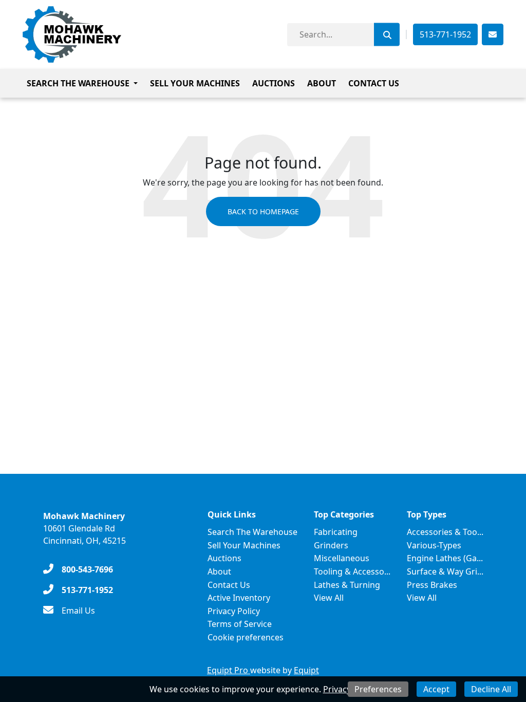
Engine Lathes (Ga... (445, 558)
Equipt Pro (228, 670)
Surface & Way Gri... (445, 571)
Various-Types (434, 545)
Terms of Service (240, 624)
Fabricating (336, 532)
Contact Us (373, 83)
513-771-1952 (445, 34)
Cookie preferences (246, 637)
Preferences (378, 689)
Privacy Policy (234, 611)
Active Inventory (239, 597)
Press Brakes (432, 584)
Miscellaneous (341, 558)
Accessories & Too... (445, 532)
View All (329, 597)
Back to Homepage (263, 211)
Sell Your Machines (195, 83)
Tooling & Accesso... (352, 571)
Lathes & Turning (347, 584)
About (321, 83)
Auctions (273, 83)
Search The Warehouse (78, 83)
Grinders (331, 545)
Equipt (306, 670)
